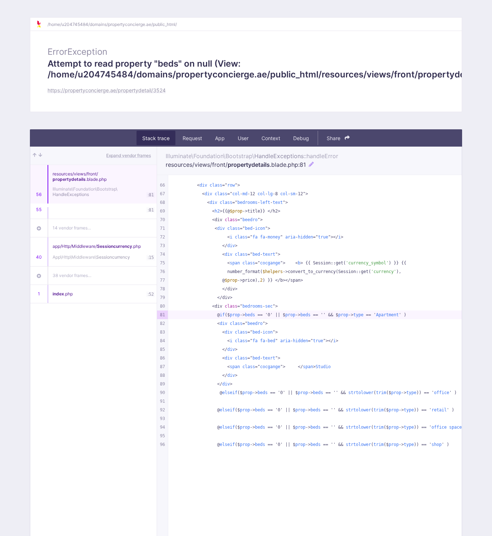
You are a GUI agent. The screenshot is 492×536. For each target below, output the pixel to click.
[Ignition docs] (42, 24)
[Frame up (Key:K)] (34, 155)
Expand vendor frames (128, 155)
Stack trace (156, 138)
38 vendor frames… (72, 275)
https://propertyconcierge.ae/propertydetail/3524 (107, 90)
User (243, 138)
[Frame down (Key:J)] (40, 155)
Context (270, 138)
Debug (301, 138)
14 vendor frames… (72, 228)
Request (192, 138)
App (220, 138)
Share (334, 138)
